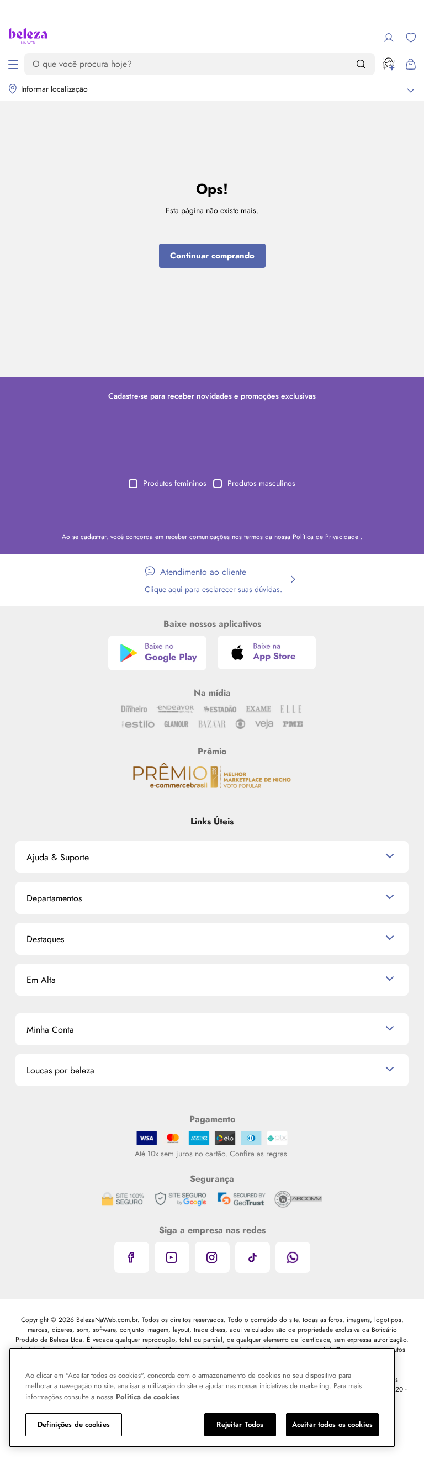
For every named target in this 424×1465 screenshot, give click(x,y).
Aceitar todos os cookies (332, 1424)
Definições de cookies (74, 1424)
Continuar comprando (212, 256)
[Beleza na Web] (28, 37)
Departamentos (54, 898)
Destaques (45, 939)
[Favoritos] (411, 38)
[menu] (13, 64)
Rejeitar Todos (239, 1424)
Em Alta (41, 980)
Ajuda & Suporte (57, 857)
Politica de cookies (147, 1397)
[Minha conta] (389, 38)
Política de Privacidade (327, 537)
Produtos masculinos (261, 483)
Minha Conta (50, 1029)
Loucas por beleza (60, 1070)
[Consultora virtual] (389, 64)
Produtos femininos (174, 483)
